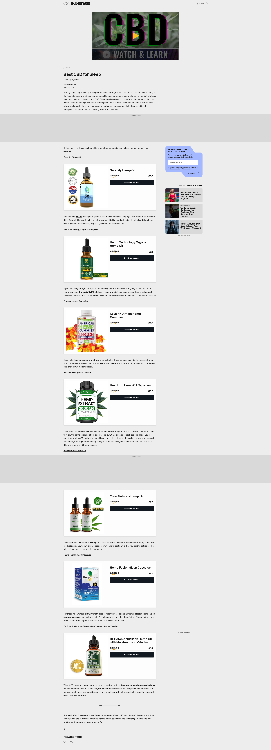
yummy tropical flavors (105, 363)
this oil (79, 216)
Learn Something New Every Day (178, 150)
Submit (192, 174)
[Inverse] (81, 3)
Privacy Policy (187, 169)
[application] (135, 36)
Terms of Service (175, 169)
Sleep (67, 741)
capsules (92, 431)
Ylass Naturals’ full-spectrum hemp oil (81, 542)
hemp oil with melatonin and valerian (138, 685)
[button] (135, 35)
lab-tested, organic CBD (81, 292)
